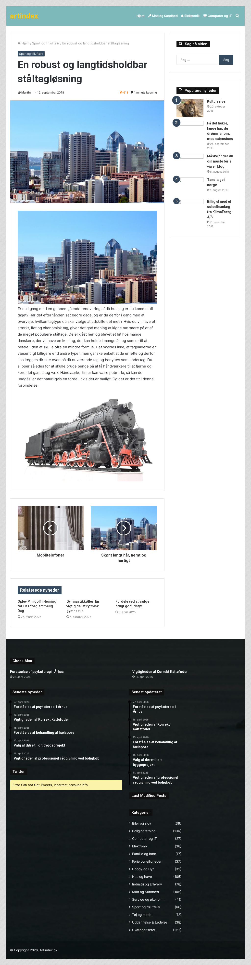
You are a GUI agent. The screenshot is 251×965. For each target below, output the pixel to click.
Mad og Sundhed (164, 16)
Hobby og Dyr (143, 869)
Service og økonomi (147, 899)
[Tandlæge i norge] (189, 186)
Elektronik (192, 16)
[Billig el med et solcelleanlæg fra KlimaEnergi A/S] (189, 208)
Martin (26, 92)
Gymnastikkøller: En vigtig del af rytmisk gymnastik (82, 606)
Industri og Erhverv (147, 884)
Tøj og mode (141, 915)
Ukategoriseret (143, 930)
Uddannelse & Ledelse (149, 922)
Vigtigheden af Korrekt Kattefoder (160, 672)
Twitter (19, 771)
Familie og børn (144, 854)
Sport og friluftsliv (46, 43)
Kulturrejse (216, 101)
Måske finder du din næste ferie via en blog (220, 161)
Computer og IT (219, 16)
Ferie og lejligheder (147, 861)
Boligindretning (143, 831)
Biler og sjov (141, 823)
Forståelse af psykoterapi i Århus (37, 672)
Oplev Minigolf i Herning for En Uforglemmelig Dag (37, 606)
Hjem (141, 16)
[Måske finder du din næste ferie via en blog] (189, 163)
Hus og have (142, 877)
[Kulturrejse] (189, 108)
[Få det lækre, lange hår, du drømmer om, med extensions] (189, 130)
